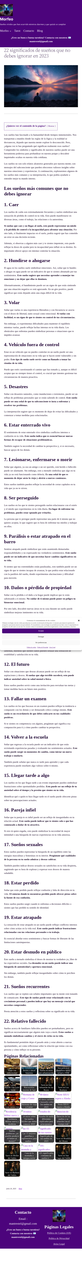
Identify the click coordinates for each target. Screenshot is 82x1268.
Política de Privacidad (59, 1238)
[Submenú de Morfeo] (10, 31)
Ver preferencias (41, 642)
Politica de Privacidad (42, 647)
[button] (79, 620)
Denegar (41, 637)
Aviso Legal (52, 647)
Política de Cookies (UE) (59, 1233)
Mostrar (51, 126)
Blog (20, 1189)
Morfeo (6, 19)
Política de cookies (31, 647)
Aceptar (41, 631)
